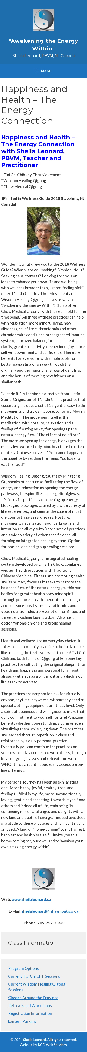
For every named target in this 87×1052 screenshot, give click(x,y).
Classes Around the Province (33, 997)
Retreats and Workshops (30, 1005)
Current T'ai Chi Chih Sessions (34, 976)
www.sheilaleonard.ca (31, 899)
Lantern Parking (22, 1021)
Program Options (23, 968)
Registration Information (30, 1013)
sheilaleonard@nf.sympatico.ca (49, 911)
